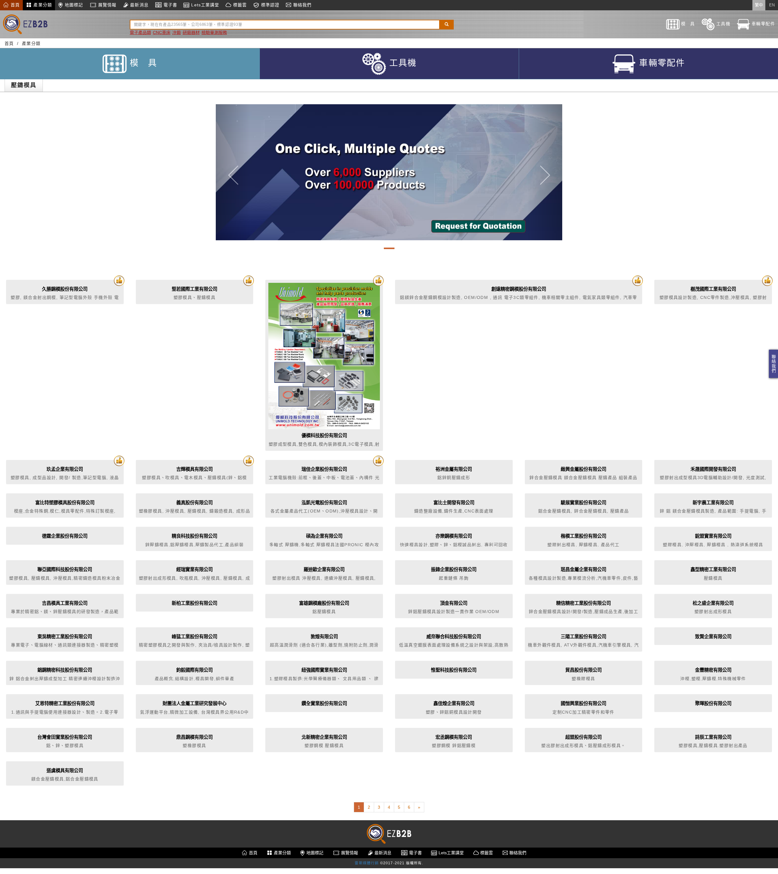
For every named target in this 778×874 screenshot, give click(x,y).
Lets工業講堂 (204, 4)
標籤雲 (238, 4)
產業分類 (42, 4)
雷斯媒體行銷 (367, 863)
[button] (233, 172)
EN (772, 5)
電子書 (169, 4)
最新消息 (139, 4)
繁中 (759, 5)
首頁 (14, 4)
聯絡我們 (773, 364)
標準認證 (270, 4)
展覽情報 (107, 4)
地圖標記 (73, 4)
